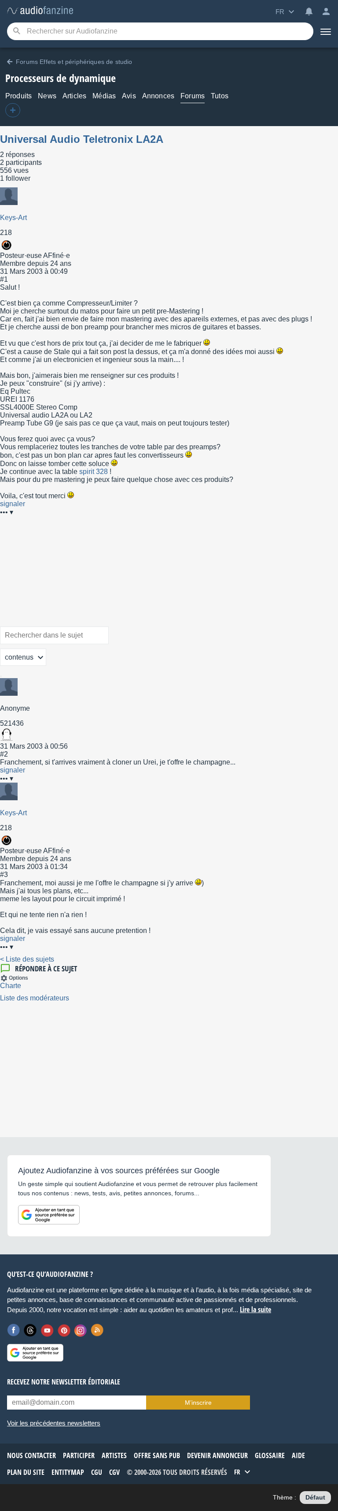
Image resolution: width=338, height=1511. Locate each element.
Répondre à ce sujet (46, 968)
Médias (104, 96)
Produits (18, 96)
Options (18, 978)
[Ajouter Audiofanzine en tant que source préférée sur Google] (49, 1214)
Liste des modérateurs (34, 998)
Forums (192, 96)
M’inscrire (198, 1402)
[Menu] (325, 31)
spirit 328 (93, 471)
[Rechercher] (1, 676)
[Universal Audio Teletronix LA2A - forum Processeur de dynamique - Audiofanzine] (40, 10)
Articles (74, 96)
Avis (129, 96)
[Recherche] (16, 31)
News (47, 96)
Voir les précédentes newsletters (53, 1423)
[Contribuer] (12, 110)
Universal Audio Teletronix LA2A (81, 139)
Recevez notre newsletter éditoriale (63, 1382)
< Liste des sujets (27, 959)
